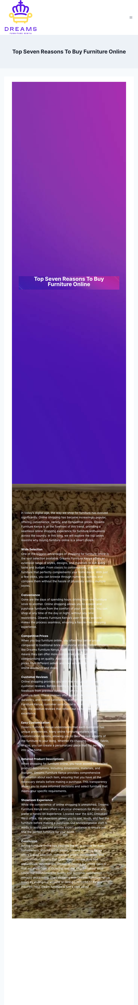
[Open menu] (131, 17)
